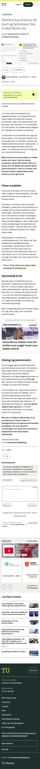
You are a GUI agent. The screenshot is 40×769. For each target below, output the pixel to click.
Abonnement (7, 743)
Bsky (4, 711)
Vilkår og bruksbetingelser (12, 723)
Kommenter (19, 70)
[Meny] (36, 4)
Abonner (28, 4)
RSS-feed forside (9, 698)
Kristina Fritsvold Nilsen (12, 683)
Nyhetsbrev (6, 715)
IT (3, 450)
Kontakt (5, 749)
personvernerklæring (16, 442)
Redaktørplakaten (19, 736)
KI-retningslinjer (8, 727)
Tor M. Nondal (8, 691)
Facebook (6, 702)
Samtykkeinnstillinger (11, 719)
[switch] (34, 94)
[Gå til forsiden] (4, 4)
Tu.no (8, 450)
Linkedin (5, 706)
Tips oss (33, 670)
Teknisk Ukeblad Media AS (20, 757)
